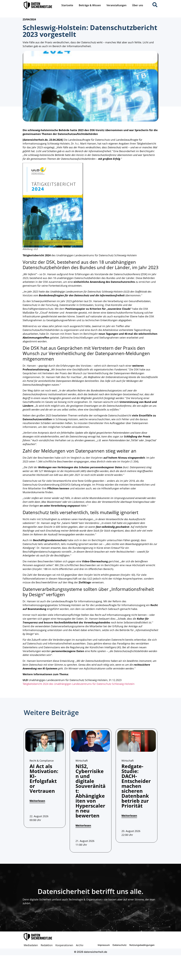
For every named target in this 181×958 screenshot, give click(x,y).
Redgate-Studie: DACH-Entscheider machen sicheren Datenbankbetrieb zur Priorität (136, 786)
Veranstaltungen (116, 5)
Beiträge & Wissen (90, 5)
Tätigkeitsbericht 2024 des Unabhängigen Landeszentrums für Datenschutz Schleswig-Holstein (78, 684)
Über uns (137, 5)
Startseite (67, 5)
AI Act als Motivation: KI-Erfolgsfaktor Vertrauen (44, 778)
